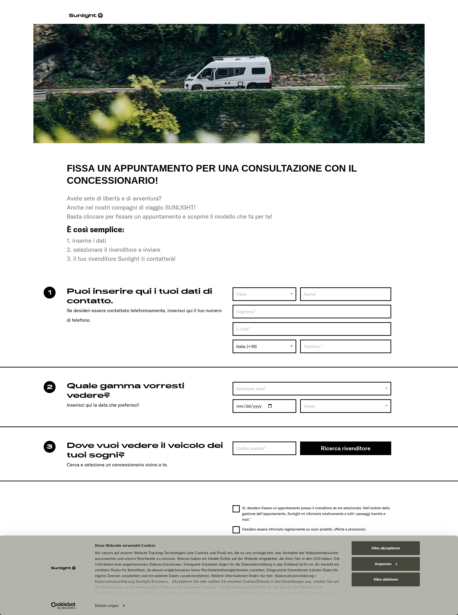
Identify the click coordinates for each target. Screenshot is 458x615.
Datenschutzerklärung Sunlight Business (131, 581)
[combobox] (264, 294)
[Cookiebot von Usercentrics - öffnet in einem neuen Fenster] (63, 605)
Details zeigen (107, 606)
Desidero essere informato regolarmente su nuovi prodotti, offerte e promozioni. (304, 529)
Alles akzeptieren (385, 548)
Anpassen (383, 564)
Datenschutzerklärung (294, 576)
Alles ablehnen (386, 579)
